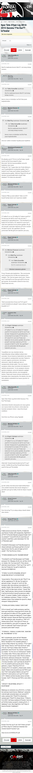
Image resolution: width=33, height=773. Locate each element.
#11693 (29, 298)
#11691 (29, 213)
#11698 (29, 507)
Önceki (6, 50)
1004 (20, 50)
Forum (5, 21)
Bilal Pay (10, 76)
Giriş (30, 1)
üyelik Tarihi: (11, 58)
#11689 (29, 156)
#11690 (29, 192)
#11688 (29, 116)
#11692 (29, 246)
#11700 (29, 721)
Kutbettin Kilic (12, 312)
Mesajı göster (13, 90)
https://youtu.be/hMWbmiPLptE (11, 732)
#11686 (29, 64)
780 (13, 50)
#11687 (29, 84)
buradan (25, 767)
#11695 (29, 395)
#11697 (29, 482)
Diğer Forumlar (11, 21)
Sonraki (28, 50)
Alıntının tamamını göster (17, 269)
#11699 (29, 527)
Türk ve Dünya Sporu (20, 21)
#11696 (29, 432)
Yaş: (20, 78)
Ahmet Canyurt (12, 498)
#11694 (29, 321)
